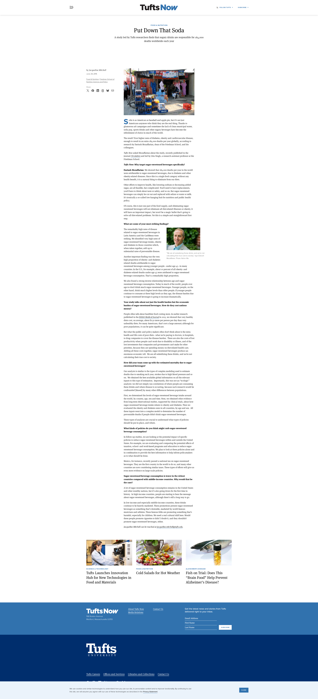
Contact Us (158, 609)
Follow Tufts (225, 7)
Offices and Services (114, 674)
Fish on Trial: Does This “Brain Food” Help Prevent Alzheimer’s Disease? (206, 577)
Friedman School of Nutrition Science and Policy (100, 80)
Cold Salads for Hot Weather (158, 573)
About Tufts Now (136, 609)
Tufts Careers (93, 674)
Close (243, 690)
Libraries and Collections (141, 674)
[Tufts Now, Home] (159, 7)
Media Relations (135, 612)
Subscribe (242, 7)
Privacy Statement (150, 691)
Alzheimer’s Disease (196, 569)
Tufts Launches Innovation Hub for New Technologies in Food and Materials (108, 577)
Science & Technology (97, 569)
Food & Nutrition (159, 25)
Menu (72, 7)
